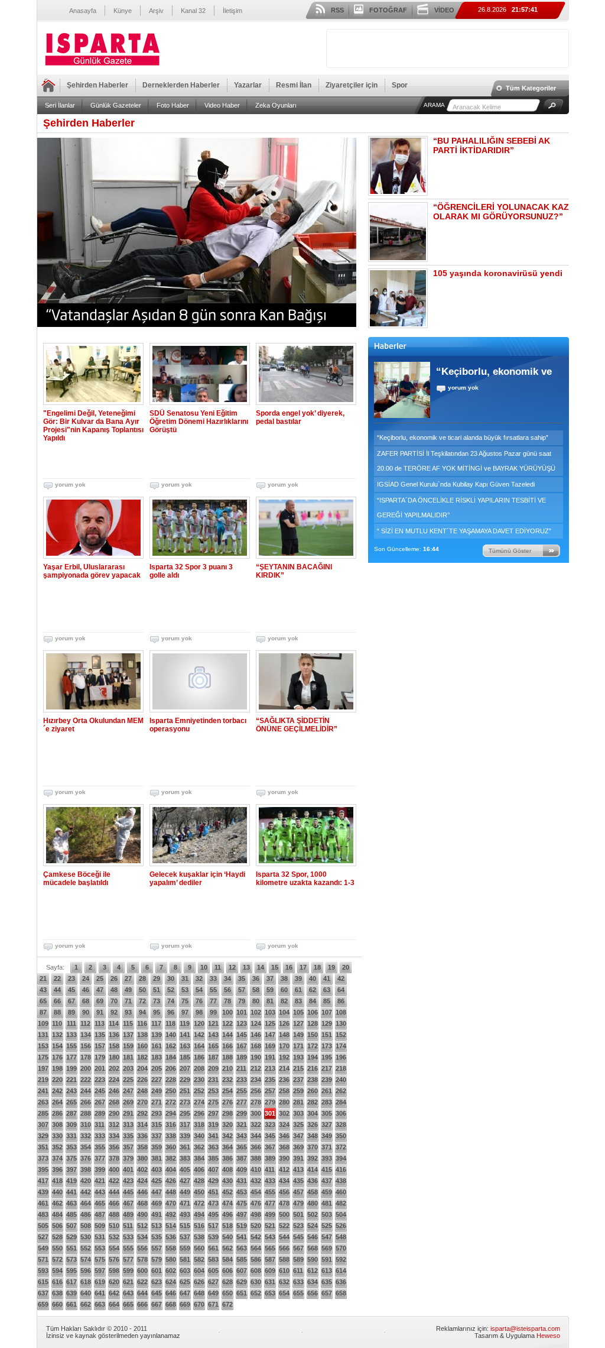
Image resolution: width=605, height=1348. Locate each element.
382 (170, 1158)
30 (170, 978)
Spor (400, 85)
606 (227, 1270)
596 (85, 1270)
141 (185, 1034)
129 (326, 1023)
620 (114, 1281)
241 (43, 1090)
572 (57, 1259)
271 (156, 1102)
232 (227, 1079)
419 (71, 1180)
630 (256, 1281)
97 (184, 1012)
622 (142, 1281)
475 (241, 1203)
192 (284, 1057)
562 (227, 1248)
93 (128, 1012)
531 (100, 1236)
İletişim (232, 10)
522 (284, 1225)
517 (213, 1225)
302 (284, 1113)
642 (114, 1293)
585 (241, 1259)
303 (298, 1113)
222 (85, 1079)
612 (312, 1270)
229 (185, 1079)
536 (170, 1236)
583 (213, 1259)
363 (213, 1147)
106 (312, 1012)
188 (227, 1057)
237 (298, 1079)
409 (241, 1169)
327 (326, 1124)
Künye (122, 10)
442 (85, 1191)
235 (270, 1079)
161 (156, 1045)
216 (312, 1068)
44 (57, 989)
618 (85, 1281)
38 (284, 978)
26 (114, 978)
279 (270, 1102)
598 (114, 1270)
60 (284, 989)
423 (128, 1180)
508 (85, 1225)
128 (312, 1023)
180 (114, 1057)
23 (71, 978)
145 (241, 1034)
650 (227, 1293)
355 (100, 1147)
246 (114, 1090)
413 (298, 1169)
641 (100, 1293)
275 (213, 1102)
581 (185, 1259)
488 (114, 1214)
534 (142, 1236)
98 (199, 1012)
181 (128, 1057)
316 (170, 1124)
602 (170, 1270)
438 (341, 1180)
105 (298, 1012)
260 (312, 1090)
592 (341, 1259)
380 (142, 1158)
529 (71, 1236)
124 (256, 1023)
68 (85, 1000)
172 (312, 1045)
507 (71, 1225)
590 (312, 1259)
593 (43, 1270)
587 (270, 1259)
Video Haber (222, 105)
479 (298, 1203)
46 (85, 989)
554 (114, 1248)
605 (213, 1270)
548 (341, 1236)
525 (326, 1225)
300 (256, 1113)
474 (227, 1203)
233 (241, 1079)
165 (213, 1045)
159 (128, 1045)
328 (341, 1124)
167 (241, 1045)
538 (199, 1236)
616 (57, 1281)
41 (326, 978)
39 (298, 978)
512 (142, 1225)
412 (284, 1169)
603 (185, 1270)
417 (43, 1180)
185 (185, 1057)
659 (43, 1304)
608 (256, 1270)
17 (303, 967)
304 (312, 1113)
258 (284, 1090)
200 (85, 1068)
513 (156, 1225)
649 (213, 1293)
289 (100, 1113)
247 (128, 1090)
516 (199, 1225)
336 (142, 1135)
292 (142, 1113)
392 (312, 1158)
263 (43, 1102)
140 (170, 1034)
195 (326, 1057)
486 (85, 1214)
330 (57, 1135)
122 (227, 1023)
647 (185, 1293)
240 (341, 1079)
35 (241, 978)
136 (114, 1034)
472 (199, 1203)
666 (142, 1304)
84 (312, 1000)
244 (85, 1090)
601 (156, 1270)
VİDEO (444, 10)
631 (270, 1281)
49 (128, 989)
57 (241, 989)
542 (256, 1236)
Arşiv (156, 10)
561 (213, 1248)
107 (326, 1012)
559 (185, 1248)
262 (341, 1090)
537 (185, 1236)
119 (185, 1023)
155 (71, 1045)
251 (185, 1090)
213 (270, 1068)
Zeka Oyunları (276, 105)
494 (199, 1214)
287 (71, 1113)
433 (270, 1180)
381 (156, 1158)
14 (260, 967)
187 (213, 1057)
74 (170, 1000)
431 (241, 1180)
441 (71, 1191)
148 (284, 1034)
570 (341, 1248)
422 (114, 1180)
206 (170, 1068)
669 (185, 1304)
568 (312, 1248)
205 (156, 1068)
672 (227, 1304)
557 (156, 1248)
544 (284, 1236)
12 (232, 967)
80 (255, 1000)
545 (298, 1236)
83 (298, 1000)
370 (312, 1147)
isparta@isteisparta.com (525, 1328)
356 (114, 1147)
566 (284, 1248)
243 (71, 1090)
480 (312, 1203)
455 (270, 1191)
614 (341, 1270)
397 (71, 1169)
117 (156, 1023)
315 (156, 1124)
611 (298, 1270)
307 (43, 1124)
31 (184, 978)
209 (213, 1068)
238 (312, 1079)
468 (142, 1203)
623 (156, 1281)
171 (298, 1045)
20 (345, 967)
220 (57, 1079)
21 (43, 978)
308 (57, 1124)
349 (326, 1135)
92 (114, 1012)
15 (274, 967)
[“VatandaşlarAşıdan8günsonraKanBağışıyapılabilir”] (196, 232)
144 (227, 1034)
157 (100, 1045)
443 (100, 1191)
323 (270, 1124)
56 (227, 989)
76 (199, 1000)
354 (85, 1147)
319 (213, 1124)
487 (100, 1214)
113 (100, 1023)
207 (185, 1068)
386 (227, 1158)
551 (71, 1248)
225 (128, 1079)
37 (270, 978)
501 (298, 1214)
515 (185, 1225)
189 (241, 1057)
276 (227, 1102)
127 (298, 1023)
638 (57, 1293)
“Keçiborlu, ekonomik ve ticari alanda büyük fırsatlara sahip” (462, 437)
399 (100, 1169)
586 (256, 1259)
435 (298, 1180)
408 (227, 1169)
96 (170, 1012)
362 (199, 1147)
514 (170, 1225)
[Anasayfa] (102, 66)
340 (199, 1135)
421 (100, 1180)
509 (100, 1225)
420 (85, 1180)
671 (213, 1304)
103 (270, 1012)
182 (142, 1057)
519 (241, 1225)
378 (114, 1158)
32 (199, 978)
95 (156, 1012)
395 (43, 1169)
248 (142, 1090)
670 (199, 1304)
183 (156, 1057)
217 (326, 1068)
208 (199, 1068)
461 (43, 1203)
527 (43, 1236)
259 (298, 1090)
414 (312, 1169)
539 (213, 1236)
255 (241, 1090)
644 (142, 1293)
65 (43, 1000)
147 (270, 1034)
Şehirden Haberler (97, 85)
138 (142, 1034)
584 (227, 1259)
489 (128, 1214)
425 (156, 1180)
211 (241, 1068)
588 (284, 1259)
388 (256, 1158)
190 (256, 1057)
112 (85, 1023)
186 (199, 1057)
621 (128, 1281)
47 (99, 989)
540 (227, 1236)
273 (185, 1102)
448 (170, 1191)
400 (114, 1169)
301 (270, 1113)
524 (312, 1225)
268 (114, 1102)
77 (213, 1000)
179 (100, 1057)
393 (326, 1158)
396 (57, 1169)
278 (256, 1102)
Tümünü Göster (510, 550)
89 (71, 1012)
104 (284, 1012)
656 (312, 1293)
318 (199, 1124)
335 (128, 1135)
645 (156, 1293)
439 (43, 1191)
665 (128, 1304)
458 (312, 1191)
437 (326, 1180)
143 (213, 1034)
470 (170, 1203)
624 (170, 1281)
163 (185, 1045)
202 (114, 1068)
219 (43, 1079)
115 (128, 1023)
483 (43, 1214)
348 (312, 1135)
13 (246, 967)
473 (213, 1203)
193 (298, 1057)
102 (256, 1012)
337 (156, 1135)
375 (71, 1158)
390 (284, 1158)
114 (114, 1023)
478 (284, 1203)
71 (128, 1000)
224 (114, 1079)
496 (227, 1214)
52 (170, 989)
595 (71, 1270)
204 (142, 1068)
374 (57, 1158)
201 (100, 1068)
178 (85, 1057)
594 (57, 1270)
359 (156, 1147)
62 (312, 989)
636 (341, 1281)
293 (156, 1113)
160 (142, 1045)
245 (100, 1090)
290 (114, 1113)
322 (256, 1124)
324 (284, 1124)
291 (128, 1113)
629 (241, 1281)
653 (270, 1293)
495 (213, 1214)
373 (43, 1158)
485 (71, 1214)
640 (85, 1293)
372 (341, 1147)
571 (43, 1259)
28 (142, 978)
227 (156, 1079)
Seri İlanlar (60, 105)
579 (156, 1259)
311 (100, 1124)
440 (57, 1191)
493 (185, 1214)
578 (142, 1259)
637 (43, 1293)
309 (71, 1124)
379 (128, 1158)
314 (142, 1124)
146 (256, 1034)
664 (114, 1304)
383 (185, 1158)
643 (128, 1293)
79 (241, 1000)
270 (142, 1102)
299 (241, 1113)
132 (57, 1034)
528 (57, 1236)
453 (241, 1191)
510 (114, 1225)
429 (213, 1180)
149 (298, 1034)
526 (341, 1225)
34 (227, 978)
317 (185, 1124)
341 (213, 1135)
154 (57, 1045)
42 (340, 978)
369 (298, 1147)
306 (341, 1113)
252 (199, 1090)
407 (213, 1169)
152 (341, 1034)
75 (184, 1000)
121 (213, 1023)
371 (326, 1147)
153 (43, 1045)
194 (312, 1057)
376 (85, 1158)
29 (156, 978)
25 (99, 978)
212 (256, 1068)
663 (100, 1304)
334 (114, 1135)
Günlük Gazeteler (115, 105)
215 (298, 1068)
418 (57, 1180)
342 (227, 1135)
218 (341, 1068)
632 (284, 1281)
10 (203, 967)
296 (199, 1113)
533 (128, 1236)
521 (270, 1225)
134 (85, 1034)
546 (312, 1236)
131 (43, 1034)
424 (142, 1180)
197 (43, 1068)
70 (114, 1000)
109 (43, 1023)
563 (241, 1248)
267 (100, 1102)
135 (100, 1034)
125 (270, 1023)
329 (43, 1135)
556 (142, 1248)
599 (128, 1270)
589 (298, 1259)
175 (43, 1057)
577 (128, 1259)
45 (71, 989)
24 (85, 978)
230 (199, 1079)
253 (213, 1090)
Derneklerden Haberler (181, 85)
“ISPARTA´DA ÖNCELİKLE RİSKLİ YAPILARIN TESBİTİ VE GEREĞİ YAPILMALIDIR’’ (461, 508)
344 (256, 1135)
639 (71, 1293)
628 (227, 1281)
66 (57, 1000)
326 (312, 1124)
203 (128, 1068)
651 (241, 1293)
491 (156, 1214)
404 (170, 1169)
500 (284, 1214)
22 (57, 978)
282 (312, 1102)
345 (270, 1135)
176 (57, 1057)
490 (142, 1214)
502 (312, 1214)
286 (57, 1113)
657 (326, 1293)
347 (298, 1135)
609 (270, 1270)
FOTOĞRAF (388, 10)
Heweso (548, 1335)
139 (156, 1034)
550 (57, 1248)
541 (241, 1236)
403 (156, 1169)
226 (142, 1079)
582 (199, 1259)
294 (170, 1113)
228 (170, 1079)
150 (312, 1034)
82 (284, 1000)
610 (284, 1270)
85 (326, 1000)
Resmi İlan (293, 85)
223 (100, 1079)
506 (57, 1225)
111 (71, 1023)
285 (43, 1113)
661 (71, 1304)
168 (256, 1045)
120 (199, 1023)
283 (326, 1102)
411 (270, 1169)
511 (128, 1225)
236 (284, 1079)
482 (341, 1203)
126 (284, 1023)
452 (227, 1191)
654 (284, 1293)
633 (298, 1281)
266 (85, 1102)
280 (284, 1102)
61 (298, 989)
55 (213, 989)
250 (170, 1090)
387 (241, 1158)
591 (326, 1259)
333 (100, 1135)
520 (256, 1225)
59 (270, 989)
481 (326, 1203)
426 (170, 1180)
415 (326, 1169)
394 (341, 1158)
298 (227, 1113)
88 (57, 1012)
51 (156, 989)
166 (227, 1045)
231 (213, 1079)
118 (170, 1023)
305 (326, 1113)
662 (85, 1304)
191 (270, 1057)
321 (241, 1124)
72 (142, 1000)
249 (156, 1090)
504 (341, 1214)
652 (256, 1293)
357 (128, 1147)
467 (128, 1203)
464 (85, 1203)
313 (128, 1124)
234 (256, 1079)
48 (114, 989)
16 (288, 967)
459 (326, 1191)
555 (128, 1248)
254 (227, 1090)
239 (326, 1079)
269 (128, 1102)
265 (71, 1102)
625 (185, 1281)
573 (71, 1259)
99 (213, 1012)
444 (114, 1191)
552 (85, 1248)
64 (340, 989)
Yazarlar (248, 85)
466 (114, 1203)
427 (185, 1180)
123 (241, 1023)
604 (199, 1270)
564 (256, 1248)
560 (199, 1248)
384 (199, 1158)
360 (170, 1147)
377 (100, 1158)
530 (85, 1236)
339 (185, 1135)
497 (241, 1214)
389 (270, 1158)
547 (326, 1236)
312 (114, 1124)
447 (156, 1191)
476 (256, 1203)
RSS (337, 10)
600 (142, 1270)
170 (284, 1045)
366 (256, 1147)
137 (128, 1034)
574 (85, 1259)
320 (227, 1124)
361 (185, 1147)
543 (270, 1236)
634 (312, 1281)
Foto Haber (173, 105)
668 (170, 1304)
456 (284, 1191)
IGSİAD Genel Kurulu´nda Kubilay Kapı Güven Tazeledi (456, 484)
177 (71, 1057)
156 (85, 1045)
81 (270, 1000)
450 (199, 1191)
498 (256, 1214)
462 (57, 1203)
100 (227, 1012)
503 (326, 1214)
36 (255, 978)
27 (128, 978)
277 (241, 1102)
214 (284, 1068)
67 (71, 1000)
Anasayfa (82, 10)
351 (43, 1147)
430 (227, 1180)
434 (284, 1180)
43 (43, 989)
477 (270, 1203)
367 (270, 1147)
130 (341, 1023)
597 (100, 1270)
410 (256, 1169)
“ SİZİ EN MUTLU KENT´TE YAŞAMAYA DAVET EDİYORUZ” (464, 530)
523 (298, 1225)
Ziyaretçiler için (352, 85)
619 (100, 1281)
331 (71, 1135)
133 (71, 1034)
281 (298, 1102)
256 (256, 1090)
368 (284, 1147)
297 (213, 1113)
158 (114, 1045)
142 (199, 1034)
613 (326, 1270)
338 (170, 1135)
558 (170, 1248)
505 (43, 1225)
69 (99, 1000)
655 (298, 1293)
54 (199, 989)
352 (57, 1147)
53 (184, 989)
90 (85, 1012)
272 (170, 1102)
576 (114, 1259)
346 (284, 1135)
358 (142, 1147)
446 (142, 1191)
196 (341, 1057)
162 (170, 1045)
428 (199, 1180)
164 (199, 1045)
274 (199, 1102)
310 (85, 1124)
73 (156, 1000)
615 (43, 1281)
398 (85, 1169)
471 (185, 1203)
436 (312, 1180)
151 (326, 1034)
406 (199, 1169)
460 (341, 1191)
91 (99, 1012)
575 (100, 1259)
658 (341, 1293)
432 (256, 1180)
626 (199, 1281)
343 (241, 1135)
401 (128, 1169)
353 (71, 1147)
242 (57, 1090)
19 (331, 967)
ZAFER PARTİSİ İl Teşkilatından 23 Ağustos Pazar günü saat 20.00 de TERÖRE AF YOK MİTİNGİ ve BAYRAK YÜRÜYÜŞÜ (466, 461)
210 (227, 1068)
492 (170, 1214)
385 (213, 1158)
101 (241, 1012)
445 (128, 1191)
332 (85, 1135)
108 (341, 1012)
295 (185, 1113)
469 (156, 1203)
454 (256, 1191)
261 (326, 1090)
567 (298, 1248)
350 (341, 1135)
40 (312, 978)
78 (227, 1000)
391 (298, 1158)
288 (85, 1113)
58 (255, 989)
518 (227, 1225)
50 (142, 989)
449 (185, 1191)
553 (100, 1248)
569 (326, 1248)
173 (326, 1045)
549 (43, 1248)
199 (71, 1068)
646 (170, 1293)
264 (57, 1102)
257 (270, 1090)
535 (156, 1236)
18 (317, 967)
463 (71, 1203)
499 (270, 1214)
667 (156, 1304)
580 (170, 1259)
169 (270, 1045)
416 (341, 1169)
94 (142, 1012)
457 (298, 1191)
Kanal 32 (193, 10)
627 (213, 1281)
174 (341, 1045)
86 (340, 1000)
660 (57, 1304)
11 (217, 967)
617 (71, 1281)
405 (185, 1169)
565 (270, 1248)
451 (213, 1191)
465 (100, 1203)
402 (142, 1169)
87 (43, 1012)
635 (326, 1281)
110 (57, 1023)
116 (142, 1023)
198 (57, 1068)
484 (57, 1214)
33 (213, 978)
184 (170, 1057)
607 (241, 1270)
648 (199, 1293)
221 (71, 1079)
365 (241, 1147)
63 (326, 989)
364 (227, 1147)
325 (298, 1124)
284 (341, 1102)
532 (114, 1236)
